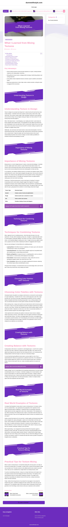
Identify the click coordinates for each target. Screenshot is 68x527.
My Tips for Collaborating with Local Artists (51, 11)
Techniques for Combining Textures (11, 59)
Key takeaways (9, 55)
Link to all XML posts (39, 517)
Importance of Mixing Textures (10, 57)
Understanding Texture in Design (11, 56)
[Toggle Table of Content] (40, 53)
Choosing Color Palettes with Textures (12, 60)
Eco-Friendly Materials (53, 20)
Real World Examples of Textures (11, 63)
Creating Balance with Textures (11, 62)
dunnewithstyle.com (34, 3)
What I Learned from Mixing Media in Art (31, 11)
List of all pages (6, 515)
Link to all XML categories (40, 515)
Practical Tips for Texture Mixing (11, 64)
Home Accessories (9, 39)
